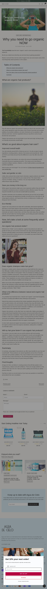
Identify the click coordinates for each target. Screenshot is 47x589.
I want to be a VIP (12, 566)
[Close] (42, 549)
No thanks (23, 577)
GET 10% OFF (23, 573)
